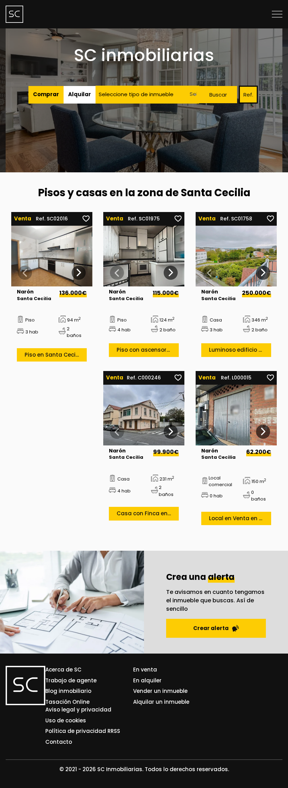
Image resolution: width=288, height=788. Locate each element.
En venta (145, 669)
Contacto (58, 742)
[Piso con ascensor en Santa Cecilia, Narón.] (144, 256)
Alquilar (79, 94)
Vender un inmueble (160, 691)
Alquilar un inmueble (161, 702)
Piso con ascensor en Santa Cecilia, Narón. (148, 349)
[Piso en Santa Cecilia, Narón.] (52, 256)
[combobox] (191, 95)
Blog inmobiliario (68, 691)
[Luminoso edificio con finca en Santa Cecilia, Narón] (236, 256)
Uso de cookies (65, 720)
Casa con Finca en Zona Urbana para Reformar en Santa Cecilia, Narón (148, 513)
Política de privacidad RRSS (82, 731)
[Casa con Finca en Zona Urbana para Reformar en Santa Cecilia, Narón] (144, 415)
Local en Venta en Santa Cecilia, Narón (240, 518)
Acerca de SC (63, 669)
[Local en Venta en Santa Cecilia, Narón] (236, 415)
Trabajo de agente (71, 680)
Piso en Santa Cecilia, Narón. (56, 354)
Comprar (46, 94)
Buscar (218, 94)
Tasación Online (67, 702)
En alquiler (147, 680)
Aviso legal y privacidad (78, 709)
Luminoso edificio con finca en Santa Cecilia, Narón (240, 349)
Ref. (248, 94)
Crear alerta (211, 628)
